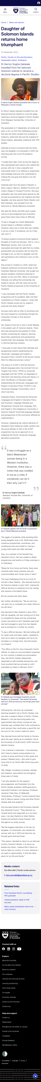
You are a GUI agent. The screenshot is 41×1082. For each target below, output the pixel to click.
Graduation (22, 60)
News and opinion (16, 22)
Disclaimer (5, 1063)
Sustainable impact (9, 60)
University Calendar (9, 997)
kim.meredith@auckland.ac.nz (19, 875)
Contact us (6, 1017)
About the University (9, 960)
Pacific (4, 57)
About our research (9, 969)
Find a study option (8, 988)
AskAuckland (6, 1022)
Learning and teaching (10, 983)
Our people (6, 992)
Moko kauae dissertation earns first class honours (18, 907)
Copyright (15, 1060)
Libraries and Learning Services (13, 979)
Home (3, 22)
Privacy (23, 1060)
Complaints (6, 1036)
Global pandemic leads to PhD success (16, 901)
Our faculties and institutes (11, 965)
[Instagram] (13, 948)
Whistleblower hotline (9, 1045)
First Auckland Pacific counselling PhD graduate (18, 894)
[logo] (20, 10)
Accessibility (6, 1060)
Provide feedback (8, 1040)
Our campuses (7, 974)
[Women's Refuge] (4, 1056)
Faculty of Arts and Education (20, 57)
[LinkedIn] (8, 948)
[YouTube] (19, 948)
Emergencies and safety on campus (14, 1027)
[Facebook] (3, 948)
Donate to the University (10, 1031)
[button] (38, 3)
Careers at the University (11, 1002)
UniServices (6, 1006)
